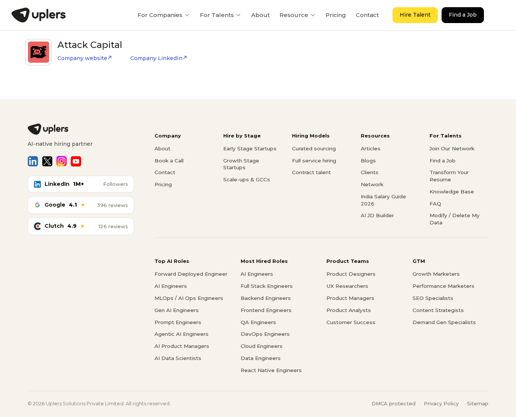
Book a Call (169, 161)
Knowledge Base (451, 191)
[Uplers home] (81, 129)
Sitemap (477, 403)
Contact (367, 15)
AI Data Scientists (177, 358)
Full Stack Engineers (267, 286)
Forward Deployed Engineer (190, 274)
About (260, 15)
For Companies (159, 15)
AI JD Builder (377, 215)
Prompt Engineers (177, 322)
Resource (294, 15)
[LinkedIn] (33, 161)
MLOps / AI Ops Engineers (188, 298)
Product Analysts (348, 310)
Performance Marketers (443, 286)
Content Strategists (438, 310)
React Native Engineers (271, 370)
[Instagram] (61, 161)
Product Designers (350, 274)
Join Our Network (451, 148)
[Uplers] (38, 15)
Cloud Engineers (262, 346)
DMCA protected (394, 403)
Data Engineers (261, 358)
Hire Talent (415, 14)
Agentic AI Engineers (181, 334)
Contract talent (311, 172)
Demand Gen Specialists (444, 322)
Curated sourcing (314, 148)
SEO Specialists (432, 298)
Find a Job (463, 14)
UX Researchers (347, 286)
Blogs (368, 161)
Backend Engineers (266, 298)
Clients (370, 172)
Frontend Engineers (266, 310)
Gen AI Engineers (176, 310)
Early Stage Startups (250, 148)
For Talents (217, 15)
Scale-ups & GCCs (246, 179)
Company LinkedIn (156, 58)
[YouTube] (76, 161)
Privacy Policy (441, 403)
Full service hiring (314, 161)
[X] (47, 161)
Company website (82, 58)
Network (372, 184)
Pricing (336, 15)
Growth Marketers (436, 274)
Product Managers (350, 298)
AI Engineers (170, 286)
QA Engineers (258, 322)
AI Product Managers (181, 346)
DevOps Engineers (265, 334)
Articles (370, 148)
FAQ (435, 204)
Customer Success (350, 322)
